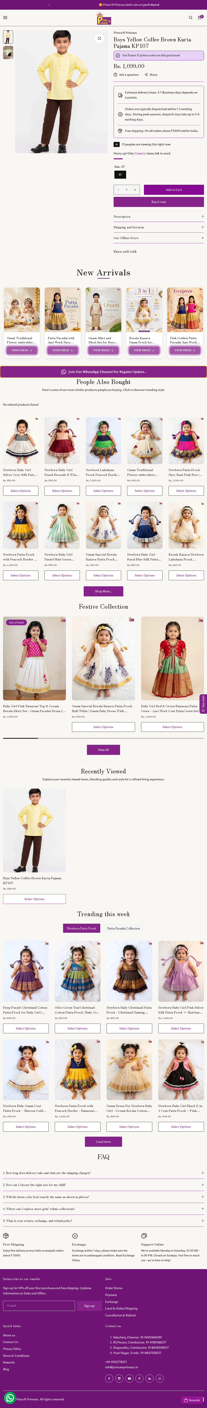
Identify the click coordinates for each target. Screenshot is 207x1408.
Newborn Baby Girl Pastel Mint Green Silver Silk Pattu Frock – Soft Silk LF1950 (61, 556)
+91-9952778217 (116, 1362)
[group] (61, 91)
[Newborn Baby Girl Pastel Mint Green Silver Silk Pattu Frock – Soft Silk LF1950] (62, 525)
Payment (111, 1295)
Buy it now (158, 202)
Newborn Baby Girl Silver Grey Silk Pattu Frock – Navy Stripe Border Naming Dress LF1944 (19, 472)
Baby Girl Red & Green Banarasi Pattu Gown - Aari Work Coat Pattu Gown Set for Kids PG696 (103, 708)
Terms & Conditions (16, 1356)
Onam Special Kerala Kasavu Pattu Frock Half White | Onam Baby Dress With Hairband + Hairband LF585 (103, 556)
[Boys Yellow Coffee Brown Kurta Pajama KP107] (34, 830)
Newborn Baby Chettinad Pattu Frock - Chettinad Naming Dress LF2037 (129, 1010)
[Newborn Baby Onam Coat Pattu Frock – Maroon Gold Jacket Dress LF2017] (26, 1069)
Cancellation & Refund (120, 1315)
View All (103, 750)
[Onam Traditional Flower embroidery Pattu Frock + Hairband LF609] (145, 440)
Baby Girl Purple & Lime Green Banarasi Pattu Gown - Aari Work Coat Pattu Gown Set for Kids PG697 (171, 708)
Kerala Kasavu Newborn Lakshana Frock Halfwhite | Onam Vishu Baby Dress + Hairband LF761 (186, 556)
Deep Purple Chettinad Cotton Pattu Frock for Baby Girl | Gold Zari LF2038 (25, 1010)
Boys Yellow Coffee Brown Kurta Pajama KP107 (32, 880)
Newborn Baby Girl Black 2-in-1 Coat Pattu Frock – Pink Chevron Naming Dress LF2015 (181, 1108)
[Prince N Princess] (103, 17)
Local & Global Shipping (121, 1308)
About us (9, 1335)
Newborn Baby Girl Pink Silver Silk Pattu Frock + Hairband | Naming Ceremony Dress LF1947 (181, 1010)
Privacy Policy (12, 1349)
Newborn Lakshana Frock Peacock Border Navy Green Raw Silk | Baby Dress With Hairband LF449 (102, 472)
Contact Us (10, 1342)
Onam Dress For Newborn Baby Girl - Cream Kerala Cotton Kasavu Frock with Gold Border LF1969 (129, 1108)
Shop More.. (103, 591)
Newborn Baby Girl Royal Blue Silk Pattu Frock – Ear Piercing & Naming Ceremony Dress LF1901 (144, 556)
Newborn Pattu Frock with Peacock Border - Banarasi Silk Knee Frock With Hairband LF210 (19, 556)
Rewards (9, 1362)
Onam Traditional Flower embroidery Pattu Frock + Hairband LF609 (141, 472)
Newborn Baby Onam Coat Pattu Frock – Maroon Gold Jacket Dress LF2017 (23, 1108)
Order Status (114, 1288)
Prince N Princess (125, 33)
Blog (6, 1369)
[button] (49, 5)
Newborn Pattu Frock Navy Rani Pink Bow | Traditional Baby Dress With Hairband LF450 (186, 472)
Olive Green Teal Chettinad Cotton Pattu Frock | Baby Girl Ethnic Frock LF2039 (77, 1010)
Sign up (89, 1306)
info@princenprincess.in (121, 1367)
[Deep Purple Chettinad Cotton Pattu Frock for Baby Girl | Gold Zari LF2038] (26, 971)
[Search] (190, 17)
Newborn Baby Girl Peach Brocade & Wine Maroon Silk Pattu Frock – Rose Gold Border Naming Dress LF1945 (61, 472)
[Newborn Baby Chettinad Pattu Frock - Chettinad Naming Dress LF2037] (129, 971)
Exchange (111, 1302)
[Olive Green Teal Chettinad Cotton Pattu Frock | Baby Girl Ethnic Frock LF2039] (77, 971)
